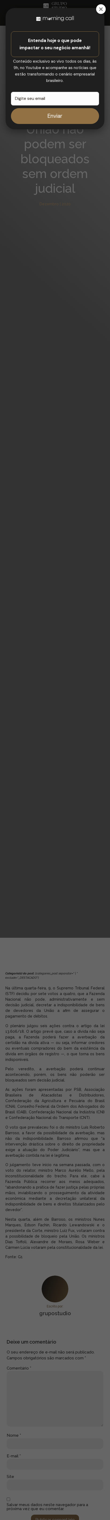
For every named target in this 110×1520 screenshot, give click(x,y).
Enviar (54, 116)
